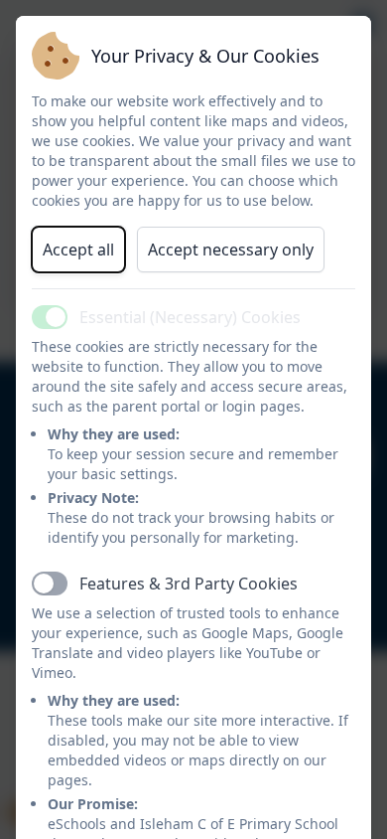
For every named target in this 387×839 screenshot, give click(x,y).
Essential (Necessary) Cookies (190, 317)
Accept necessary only (231, 249)
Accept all (78, 249)
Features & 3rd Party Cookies (188, 583)
